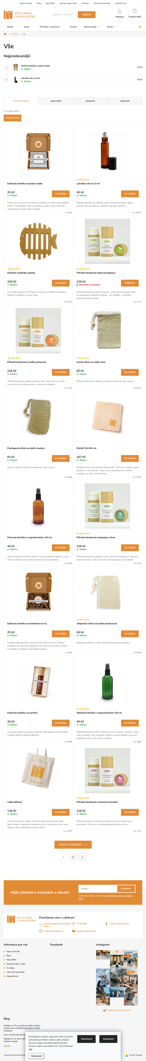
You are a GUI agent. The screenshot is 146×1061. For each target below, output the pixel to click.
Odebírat (126, 888)
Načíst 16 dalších (70, 844)
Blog (39, 3)
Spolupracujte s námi (68, 3)
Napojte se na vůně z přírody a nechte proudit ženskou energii (24, 1040)
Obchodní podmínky (102, 3)
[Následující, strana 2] (73, 857)
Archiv (7, 1046)
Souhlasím (108, 1039)
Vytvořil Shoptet (135, 1055)
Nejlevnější (55, 101)
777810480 (82, 923)
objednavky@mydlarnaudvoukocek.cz (57, 924)
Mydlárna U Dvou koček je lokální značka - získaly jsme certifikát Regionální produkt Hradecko (22, 1028)
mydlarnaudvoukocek (119, 923)
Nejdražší (90, 101)
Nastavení (36, 1056)
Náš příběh (50, 3)
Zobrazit (130, 283)
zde (30, 1049)
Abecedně (124, 101)
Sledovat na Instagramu (119, 1010)
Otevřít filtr (12, 118)
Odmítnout (86, 1039)
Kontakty (85, 3)
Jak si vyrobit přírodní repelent (17, 1034)
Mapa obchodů (26, 3)
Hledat (86, 14)
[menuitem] (12, 26)
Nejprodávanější (21, 101)
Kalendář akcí (120, 3)
